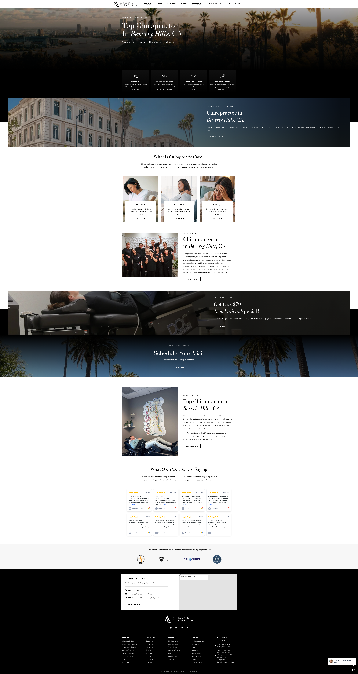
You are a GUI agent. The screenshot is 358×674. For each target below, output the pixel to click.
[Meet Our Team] (136, 76)
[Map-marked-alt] (182, 632)
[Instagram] (176, 632)
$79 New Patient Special (193, 81)
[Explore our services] (164, 76)
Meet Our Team (135, 81)
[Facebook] (171, 632)
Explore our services (164, 81)
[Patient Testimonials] (222, 76)
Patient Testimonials (222, 81)
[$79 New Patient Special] (193, 76)
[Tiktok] (187, 632)
